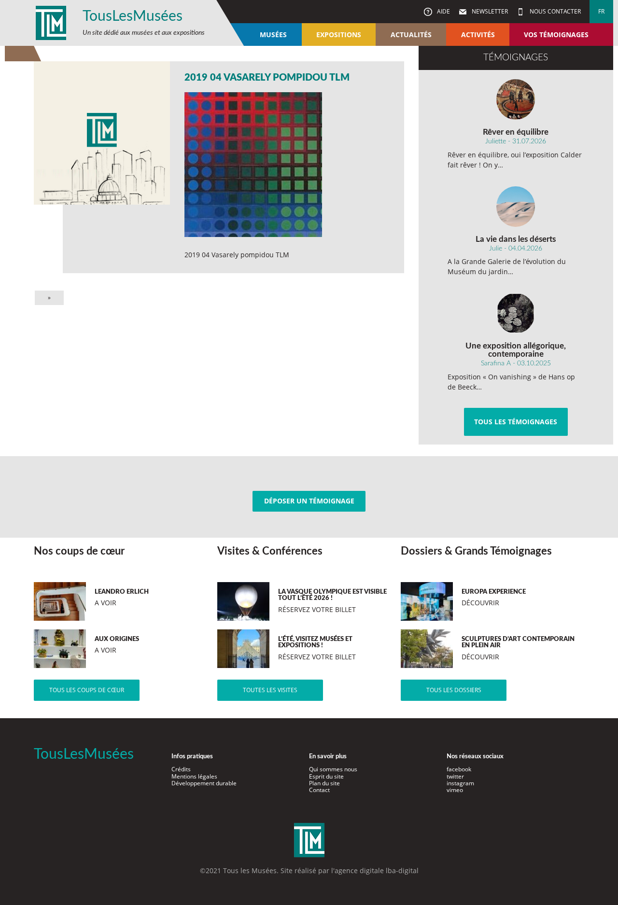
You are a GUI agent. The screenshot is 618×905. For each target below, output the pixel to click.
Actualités (411, 34)
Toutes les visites (270, 690)
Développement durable (204, 783)
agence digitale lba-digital (377, 870)
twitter (455, 776)
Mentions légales (194, 776)
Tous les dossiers (453, 690)
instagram (460, 783)
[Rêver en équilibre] (516, 99)
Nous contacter (554, 11)
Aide (442, 11)
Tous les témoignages (515, 421)
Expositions (338, 34)
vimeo (455, 790)
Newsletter (489, 11)
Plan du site (324, 783)
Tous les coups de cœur (86, 690)
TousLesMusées (133, 16)
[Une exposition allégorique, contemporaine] (516, 313)
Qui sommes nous (333, 769)
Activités (478, 34)
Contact (319, 790)
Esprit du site (326, 776)
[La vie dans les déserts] (516, 206)
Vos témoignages (556, 34)
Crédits (181, 769)
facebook (459, 769)
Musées (273, 34)
